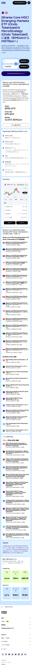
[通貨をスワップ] (16, 64)
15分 (6, 199)
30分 (10, 199)
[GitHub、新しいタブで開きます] (6, 654)
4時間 (21, 199)
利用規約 (3, 664)
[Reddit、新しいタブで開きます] (18, 654)
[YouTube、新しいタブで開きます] (9, 654)
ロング (10, 222)
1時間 (16, 199)
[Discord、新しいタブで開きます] (15, 654)
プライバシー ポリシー (6, 662)
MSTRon (23, 66)
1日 (26, 199)
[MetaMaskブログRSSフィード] (25, 654)
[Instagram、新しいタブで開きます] (12, 654)
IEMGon (23, 61)
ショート (22, 222)
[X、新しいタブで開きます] (2, 654)
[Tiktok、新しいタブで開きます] (22, 654)
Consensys (3, 660)
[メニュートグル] (28, 2)
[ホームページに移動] (1, 606)
